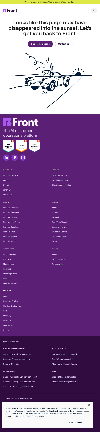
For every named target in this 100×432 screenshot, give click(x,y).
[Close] (89, 405)
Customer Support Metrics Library (17, 359)
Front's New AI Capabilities (63, 359)
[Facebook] (14, 157)
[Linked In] (6, 157)
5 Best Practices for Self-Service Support (20, 377)
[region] (47, 415)
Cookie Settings (75, 422)
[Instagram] (23, 157)
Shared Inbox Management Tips (65, 382)
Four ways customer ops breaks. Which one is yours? (50, 2)
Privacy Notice (43, 413)
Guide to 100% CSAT (11, 364)
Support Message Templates (64, 377)
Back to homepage (40, 44)
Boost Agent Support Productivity (66, 354)
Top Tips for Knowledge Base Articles (18, 386)
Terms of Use (16, 413)
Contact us (63, 44)
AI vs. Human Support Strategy (65, 364)
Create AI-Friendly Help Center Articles (19, 382)
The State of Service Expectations (17, 354)
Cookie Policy (28, 413)
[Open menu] (94, 10)
